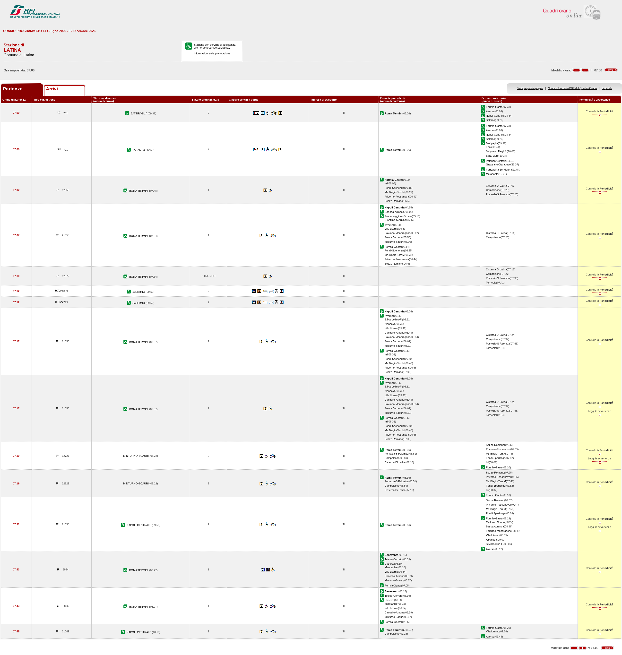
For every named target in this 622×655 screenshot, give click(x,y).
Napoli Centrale (495, 115)
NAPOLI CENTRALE (139, 525)
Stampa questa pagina (530, 88)
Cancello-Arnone (394, 332)
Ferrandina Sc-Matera (499, 169)
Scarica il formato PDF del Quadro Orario (572, 88)
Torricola (491, 282)
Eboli (489, 147)
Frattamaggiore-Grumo (398, 216)
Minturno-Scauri (394, 241)
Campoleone (493, 190)
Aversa (490, 111)
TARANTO (139, 149)
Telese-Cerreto (393, 559)
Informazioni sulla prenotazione (212, 53)
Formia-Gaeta (494, 106)
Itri (386, 183)
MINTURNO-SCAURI (136, 455)
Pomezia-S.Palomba (498, 194)
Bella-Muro (492, 155)
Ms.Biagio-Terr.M (395, 192)
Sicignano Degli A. (496, 151)
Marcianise (391, 567)
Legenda (607, 88)
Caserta (389, 563)
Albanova (390, 323)
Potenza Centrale (496, 160)
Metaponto (492, 173)
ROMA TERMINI (139, 190)
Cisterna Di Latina (496, 185)
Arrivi (52, 88)
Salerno (490, 120)
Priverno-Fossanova (397, 196)
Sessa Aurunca (394, 237)
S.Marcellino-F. (393, 319)
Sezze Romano (394, 200)
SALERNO (139, 291)
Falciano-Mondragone (397, 233)
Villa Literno (391, 228)
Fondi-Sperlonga (394, 187)
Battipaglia (492, 143)
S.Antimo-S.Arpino (395, 219)
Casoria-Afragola (395, 211)
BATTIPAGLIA (139, 113)
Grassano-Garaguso (498, 164)
